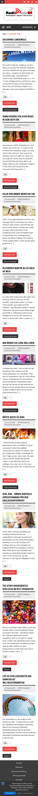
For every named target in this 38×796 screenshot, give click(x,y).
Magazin (7, 579)
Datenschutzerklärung (19, 771)
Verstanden (10, 793)
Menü (9, 27)
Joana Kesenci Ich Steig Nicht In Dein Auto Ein (18, 118)
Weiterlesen (9, 103)
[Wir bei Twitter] (32, 2)
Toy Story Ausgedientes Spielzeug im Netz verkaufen (18, 587)
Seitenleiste (27, 27)
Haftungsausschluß (19, 775)
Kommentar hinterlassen (12, 47)
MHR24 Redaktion (24, 45)
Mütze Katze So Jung (13, 417)
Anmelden (19, 779)
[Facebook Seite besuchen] (24, 2)
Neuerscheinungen (10, 110)
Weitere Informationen (25, 793)
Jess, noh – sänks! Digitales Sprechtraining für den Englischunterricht (17, 497)
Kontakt (19, 763)
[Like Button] (5, 96)
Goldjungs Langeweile (14, 39)
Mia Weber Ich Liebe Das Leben (18, 343)
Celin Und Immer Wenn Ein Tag (19, 194)
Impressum (19, 767)
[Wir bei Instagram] (36, 2)
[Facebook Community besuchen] (28, 2)
